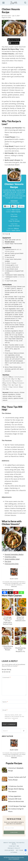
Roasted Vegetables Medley (14, 554)
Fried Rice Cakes (10, 557)
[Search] (24, 731)
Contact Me (14, 846)
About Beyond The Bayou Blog (14, 843)
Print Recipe (15, 43)
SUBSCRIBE (14, 832)
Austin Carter (7, 15)
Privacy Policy (14, 848)
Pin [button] (15, 206)
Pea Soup (8, 561)
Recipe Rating (6, 669)
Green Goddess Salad (12, 559)
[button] (11, 201)
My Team (19, 850)
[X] (10, 592)
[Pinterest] (15, 592)
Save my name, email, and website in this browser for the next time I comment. (14, 716)
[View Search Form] (25, 3)
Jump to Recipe (15, 40)
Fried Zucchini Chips (12, 564)
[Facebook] (4, 592)
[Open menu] (3, 2)
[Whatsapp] (21, 592)
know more (14, 586)
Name (5, 702)
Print (7, 206)
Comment (7, 677)
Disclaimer (9, 850)
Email (5, 710)
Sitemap (14, 852)
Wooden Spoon (10, 241)
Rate (21, 206)
